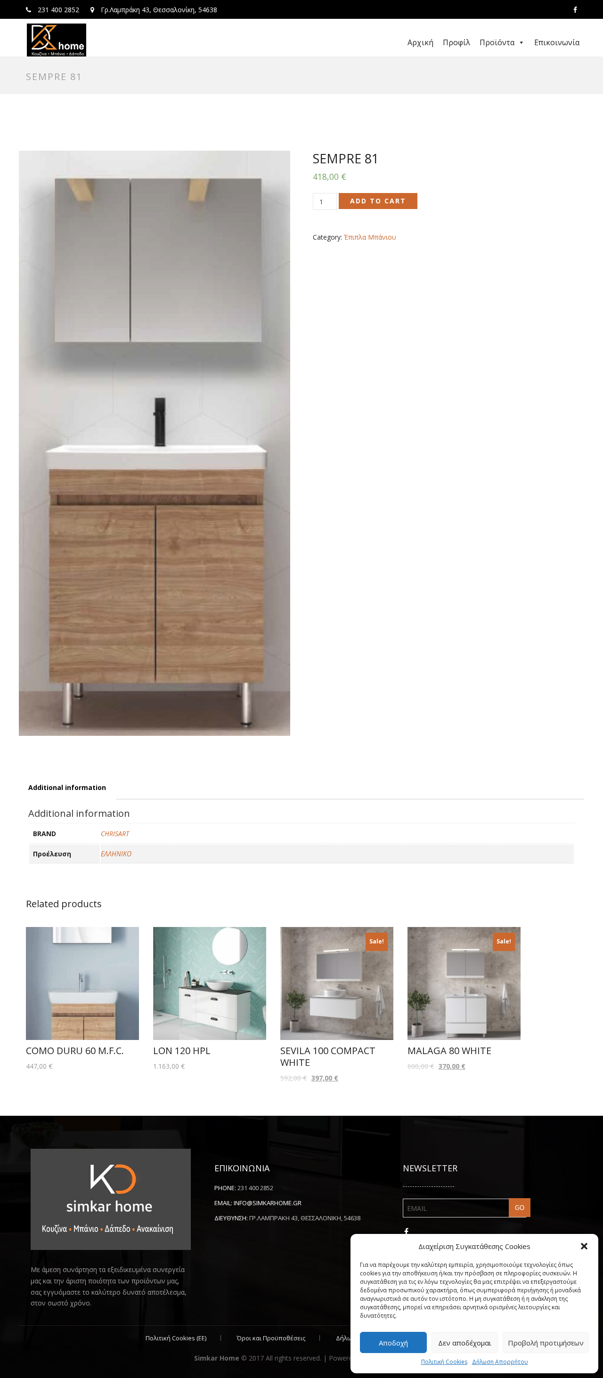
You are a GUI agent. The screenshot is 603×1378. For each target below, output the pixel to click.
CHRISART (115, 833)
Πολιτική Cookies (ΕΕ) (176, 1338)
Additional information (67, 787)
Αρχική (420, 42)
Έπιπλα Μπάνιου (370, 237)
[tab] (67, 787)
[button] (584, 1246)
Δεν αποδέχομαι (464, 1342)
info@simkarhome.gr (268, 1203)
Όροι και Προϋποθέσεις (271, 1338)
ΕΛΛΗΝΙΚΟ (116, 853)
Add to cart (378, 200)
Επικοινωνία (556, 42)
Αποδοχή (393, 1342)
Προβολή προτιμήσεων (546, 1342)
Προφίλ (456, 42)
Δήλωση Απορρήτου (500, 1362)
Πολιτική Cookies (444, 1362)
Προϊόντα (497, 42)
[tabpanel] (154, 443)
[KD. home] (56, 40)
